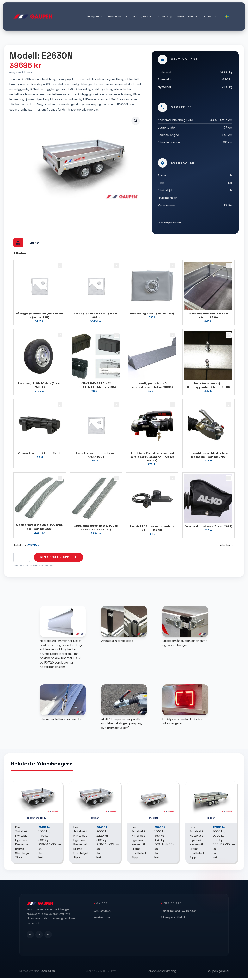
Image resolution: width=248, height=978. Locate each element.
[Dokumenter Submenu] (197, 16)
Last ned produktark (170, 222)
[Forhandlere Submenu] (127, 16)
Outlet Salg (164, 16)
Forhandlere (115, 16)
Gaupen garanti (218, 971)
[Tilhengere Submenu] (102, 16)
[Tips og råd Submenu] (151, 16)
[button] (136, 121)
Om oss (208, 16)
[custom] (48, 934)
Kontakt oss (102, 917)
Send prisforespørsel (58, 557)
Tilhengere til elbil (173, 917)
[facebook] (39, 934)
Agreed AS (48, 971)
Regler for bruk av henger (178, 911)
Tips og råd (140, 16)
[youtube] (30, 934)
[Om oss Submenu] (216, 16)
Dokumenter (185, 16)
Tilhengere (92, 16)
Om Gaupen (102, 911)
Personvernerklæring (161, 971)
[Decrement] (16, 557)
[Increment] (27, 557)
